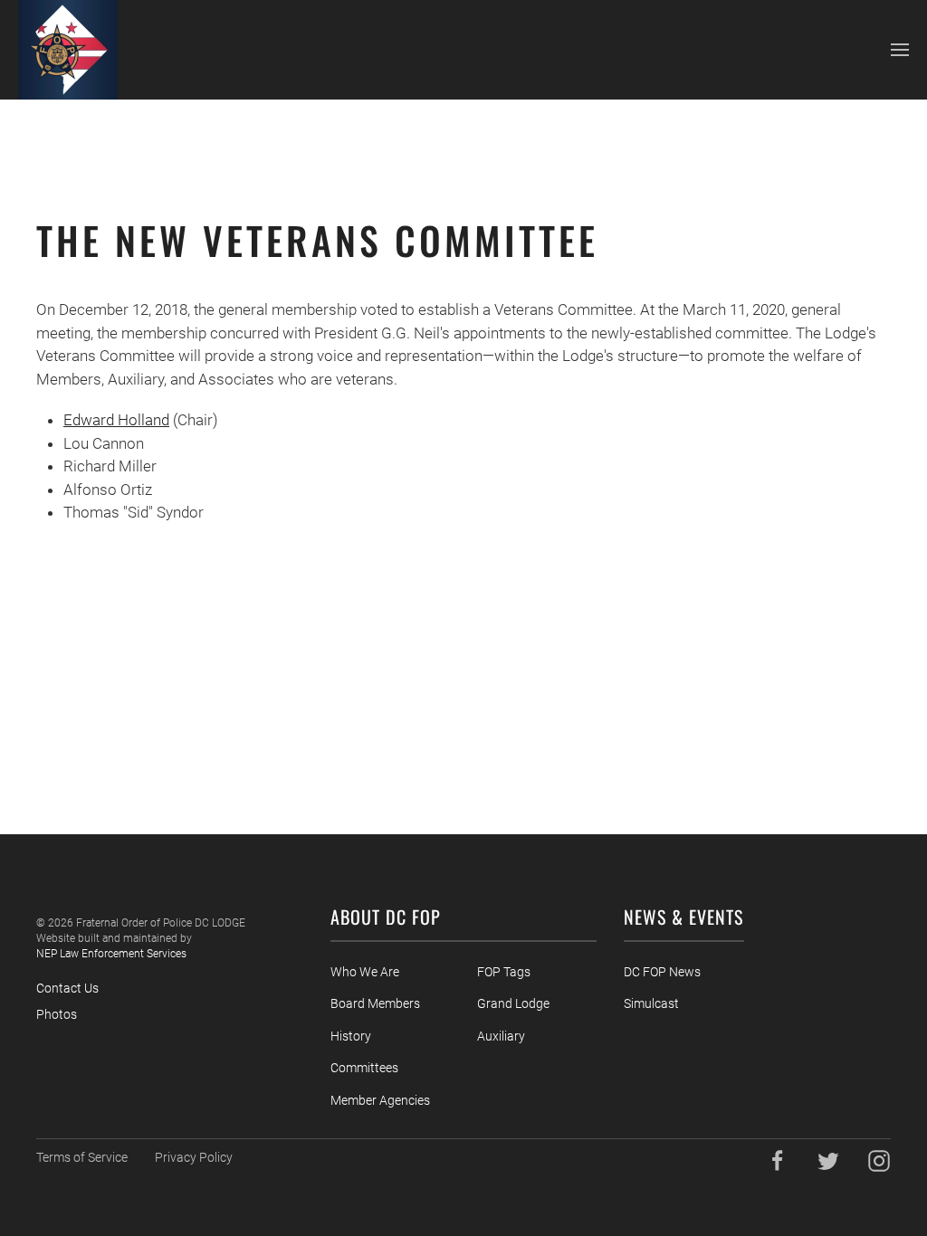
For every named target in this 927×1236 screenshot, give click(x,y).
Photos (56, 1014)
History (350, 1036)
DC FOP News (662, 972)
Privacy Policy (194, 1157)
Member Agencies (380, 1100)
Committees (364, 1067)
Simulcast (651, 1003)
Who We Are (364, 972)
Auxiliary (501, 1036)
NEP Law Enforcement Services (111, 953)
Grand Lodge (513, 1003)
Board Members (375, 1003)
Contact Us (67, 988)
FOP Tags (503, 972)
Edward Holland (116, 420)
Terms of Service (82, 1157)
